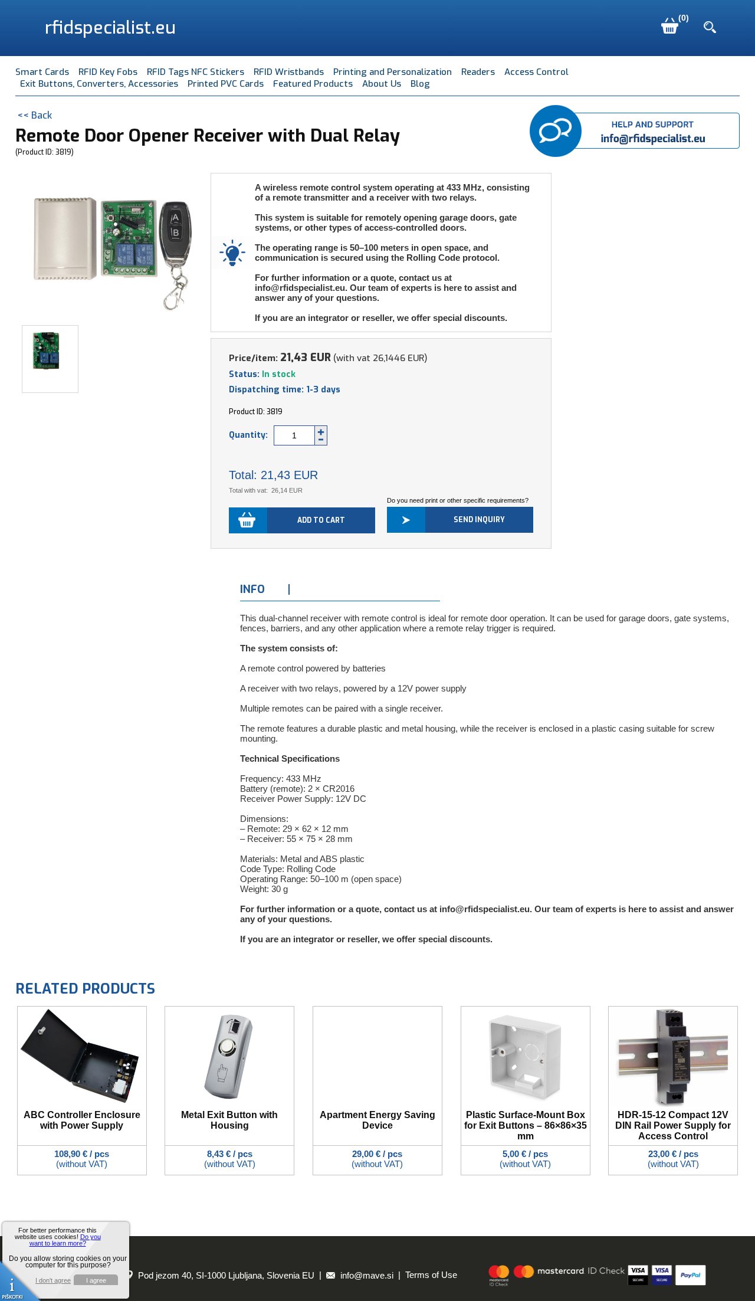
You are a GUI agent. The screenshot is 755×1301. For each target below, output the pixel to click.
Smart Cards (42, 72)
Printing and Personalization (392, 72)
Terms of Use (431, 1275)
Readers (478, 72)
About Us (381, 84)
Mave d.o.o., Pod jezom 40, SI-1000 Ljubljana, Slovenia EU (195, 1275)
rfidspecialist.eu (110, 28)
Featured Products (313, 84)
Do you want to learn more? (65, 1240)
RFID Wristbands (289, 72)
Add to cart (321, 520)
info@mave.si (365, 1275)
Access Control (536, 72)
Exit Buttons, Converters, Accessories (99, 84)
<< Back (34, 115)
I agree (96, 1280)
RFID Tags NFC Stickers (195, 72)
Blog (420, 84)
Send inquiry (479, 520)
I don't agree (53, 1280)
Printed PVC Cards (226, 84)
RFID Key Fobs (107, 72)
